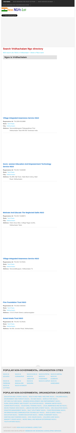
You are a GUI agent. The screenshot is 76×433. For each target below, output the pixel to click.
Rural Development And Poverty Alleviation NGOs (23, 403)
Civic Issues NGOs (34, 417)
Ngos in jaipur (44, 381)
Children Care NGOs (51, 417)
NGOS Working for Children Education (16, 5)
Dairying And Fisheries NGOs (15, 417)
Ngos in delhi (32, 374)
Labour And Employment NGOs (37, 408)
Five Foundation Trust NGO (14, 302)
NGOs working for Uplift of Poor (24, 1)
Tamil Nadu (10, 123)
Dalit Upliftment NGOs (36, 410)
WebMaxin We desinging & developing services (43, 431)
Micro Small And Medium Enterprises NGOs (39, 419)
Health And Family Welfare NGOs (41, 396)
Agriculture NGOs (50, 399)
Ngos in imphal (56, 374)
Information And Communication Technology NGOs (24, 412)
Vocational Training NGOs (31, 405)
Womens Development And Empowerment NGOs (41, 401)
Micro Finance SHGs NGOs (14, 408)
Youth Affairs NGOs (11, 421)
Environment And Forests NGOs (16, 399)
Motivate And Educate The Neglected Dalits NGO (23, 213)
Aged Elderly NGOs (53, 412)
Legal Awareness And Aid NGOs (54, 405)
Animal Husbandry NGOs (47, 415)
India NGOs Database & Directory (29, 427)
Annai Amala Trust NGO (13, 318)
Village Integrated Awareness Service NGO (21, 118)
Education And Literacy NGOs (15, 396)
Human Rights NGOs (11, 405)
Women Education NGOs (27, 415)
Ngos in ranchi (21, 385)
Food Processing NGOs (56, 410)
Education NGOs (10, 415)
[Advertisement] (37, 31)
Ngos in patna (44, 374)
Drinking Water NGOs (53, 403)
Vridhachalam (11, 126)
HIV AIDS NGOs (36, 399)
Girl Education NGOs (59, 408)
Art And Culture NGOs (12, 401)
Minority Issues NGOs (12, 419)
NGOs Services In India (45, 1)
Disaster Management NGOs (15, 410)
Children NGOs (61, 396)
